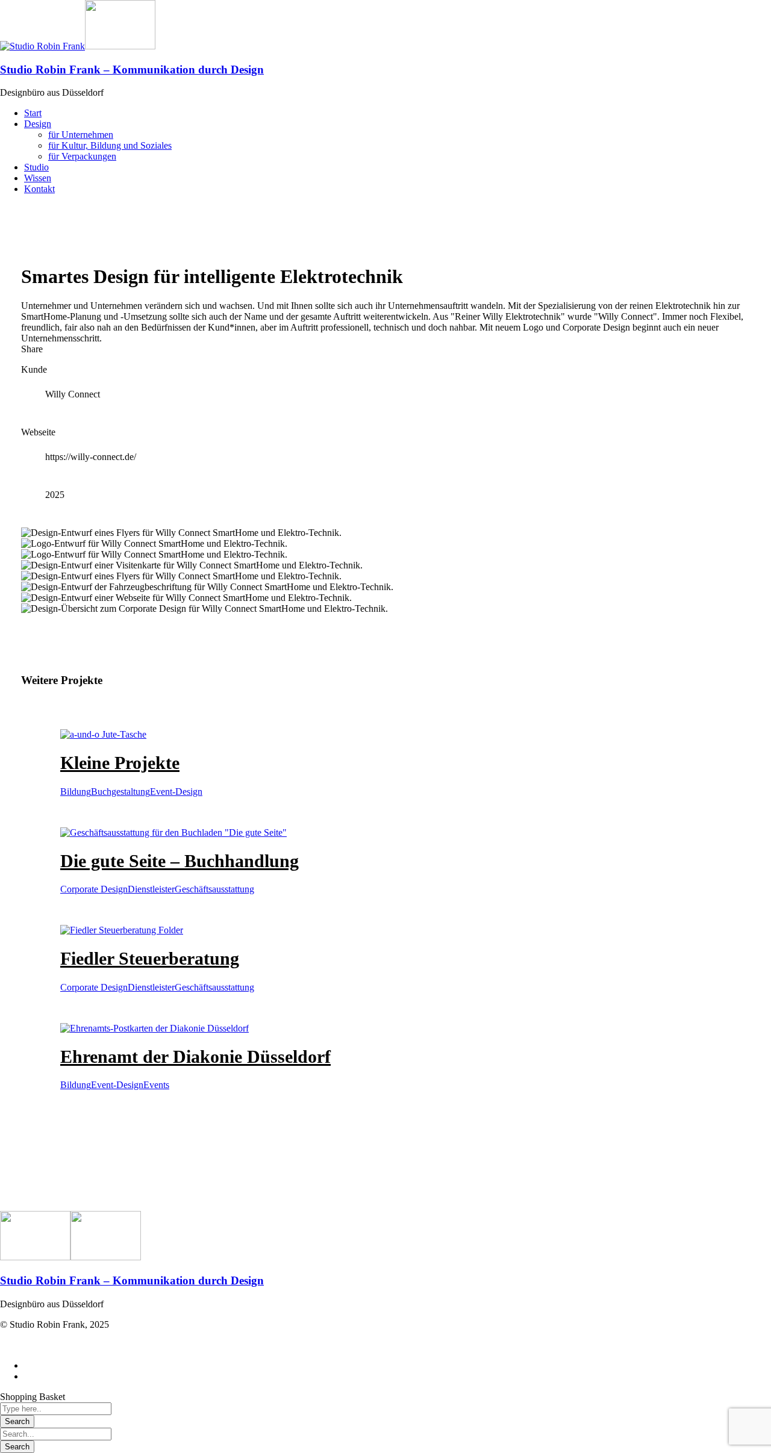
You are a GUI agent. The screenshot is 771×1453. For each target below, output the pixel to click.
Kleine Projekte (119, 763)
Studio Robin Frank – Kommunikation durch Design (132, 69)
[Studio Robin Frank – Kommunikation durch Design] (42, 46)
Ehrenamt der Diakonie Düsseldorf (195, 1056)
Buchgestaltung (120, 791)
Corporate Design (94, 889)
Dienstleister (151, 889)
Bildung (75, 791)
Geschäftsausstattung (214, 889)
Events (156, 1085)
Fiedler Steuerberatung (149, 958)
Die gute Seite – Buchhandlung (179, 861)
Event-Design (176, 791)
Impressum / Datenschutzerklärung (66, 1345)
